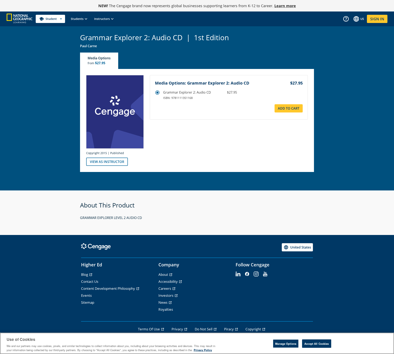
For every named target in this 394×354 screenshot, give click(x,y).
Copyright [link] (253, 329)
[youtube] (265, 274)
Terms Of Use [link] (149, 329)
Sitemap (87, 302)
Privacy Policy (203, 350)
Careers (165, 288)
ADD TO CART (288, 108)
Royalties (165, 309)
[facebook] (247, 274)
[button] (79, 19)
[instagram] (256, 274)
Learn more (285, 5)
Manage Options (285, 344)
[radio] (157, 92)
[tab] (99, 61)
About (163, 274)
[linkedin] (238, 274)
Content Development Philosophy (108, 288)
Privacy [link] (178, 329)
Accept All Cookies (316, 344)
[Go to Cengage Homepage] (19, 19)
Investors (166, 295)
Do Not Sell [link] (204, 329)
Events (86, 295)
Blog (85, 274)
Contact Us (89, 281)
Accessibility (168, 281)
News (163, 302)
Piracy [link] (229, 329)
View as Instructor (107, 161)
